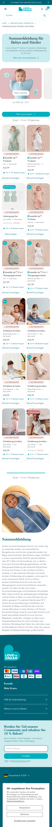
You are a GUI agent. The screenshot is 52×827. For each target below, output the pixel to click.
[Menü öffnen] (5, 9)
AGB (6, 761)
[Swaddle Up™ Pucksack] (13, 138)
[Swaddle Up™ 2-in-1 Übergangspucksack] (13, 252)
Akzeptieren (24, 807)
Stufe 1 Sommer (20, 93)
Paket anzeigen (11, 234)
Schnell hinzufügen (10, 178)
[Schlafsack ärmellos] (13, 311)
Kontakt (8, 684)
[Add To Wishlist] (22, 178)
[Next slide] (48, 2)
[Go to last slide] (4, 2)
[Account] (42, 9)
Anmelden (26, 756)
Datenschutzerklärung (18, 761)
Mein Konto (10, 688)
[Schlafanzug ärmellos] (38, 366)
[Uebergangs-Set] (13, 196)
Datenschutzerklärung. (16, 801)
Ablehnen (24, 814)
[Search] (44, 15)
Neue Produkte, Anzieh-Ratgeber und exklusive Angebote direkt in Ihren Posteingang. (23, 739)
